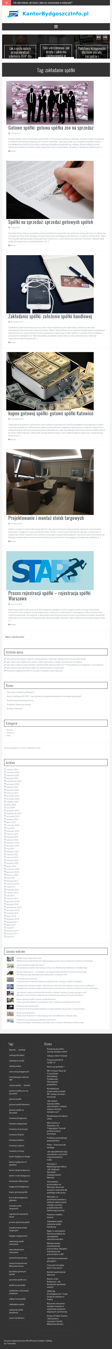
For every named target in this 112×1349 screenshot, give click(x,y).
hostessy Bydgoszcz (18, 1117)
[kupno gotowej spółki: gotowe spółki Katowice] (50, 380)
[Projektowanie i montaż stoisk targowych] (50, 480)
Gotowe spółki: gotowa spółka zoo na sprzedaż (50, 126)
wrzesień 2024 (13, 797)
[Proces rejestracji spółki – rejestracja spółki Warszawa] (50, 569)
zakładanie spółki (16, 1303)
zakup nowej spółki (17, 1297)
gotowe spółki (15, 1098)
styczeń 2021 (12, 856)
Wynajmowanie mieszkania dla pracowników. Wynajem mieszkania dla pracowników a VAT (57, 1247)
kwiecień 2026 (13, 774)
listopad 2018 (12, 903)
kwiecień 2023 (13, 830)
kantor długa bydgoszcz (19, 1169)
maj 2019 (11, 885)
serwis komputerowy (18, 1256)
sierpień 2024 (12, 800)
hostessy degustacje (18, 1122)
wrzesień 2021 (13, 844)
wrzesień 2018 (13, 909)
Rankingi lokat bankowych (28, 1005)
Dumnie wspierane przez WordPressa (20, 1339)
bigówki (12, 1048)
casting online (15, 1065)
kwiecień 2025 (13, 788)
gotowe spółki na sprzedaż (16, 1110)
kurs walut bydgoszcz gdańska (18, 1197)
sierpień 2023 (12, 818)
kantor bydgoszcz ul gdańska (17, 1162)
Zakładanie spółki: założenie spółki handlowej (50, 314)
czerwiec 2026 (13, 771)
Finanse (10, 731)
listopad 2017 (12, 920)
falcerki (27, 1084)
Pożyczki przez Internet (27, 977)
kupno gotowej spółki (18, 1191)
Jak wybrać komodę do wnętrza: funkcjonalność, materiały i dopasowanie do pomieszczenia (46, 657)
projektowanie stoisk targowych (18, 1227)
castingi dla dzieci (16, 1054)
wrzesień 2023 (13, 815)
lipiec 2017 (11, 923)
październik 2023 (14, 812)
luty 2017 (11, 935)
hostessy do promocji (18, 1128)
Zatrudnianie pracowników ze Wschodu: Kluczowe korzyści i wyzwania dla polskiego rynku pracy (57, 1185)
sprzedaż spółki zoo (17, 1278)
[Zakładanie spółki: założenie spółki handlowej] (50, 282)
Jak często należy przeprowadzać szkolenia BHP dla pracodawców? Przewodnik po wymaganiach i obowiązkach (54, 663)
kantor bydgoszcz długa (19, 1155)
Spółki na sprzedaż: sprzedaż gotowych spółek (50, 220)
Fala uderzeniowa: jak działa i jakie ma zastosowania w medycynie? (23, 53)
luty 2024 (11, 806)
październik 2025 (14, 780)
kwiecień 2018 (13, 918)
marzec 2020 (12, 874)
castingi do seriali (16, 1059)
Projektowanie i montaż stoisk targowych (46, 516)
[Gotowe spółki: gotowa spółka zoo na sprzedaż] (50, 101)
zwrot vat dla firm (16, 1317)
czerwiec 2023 (13, 824)
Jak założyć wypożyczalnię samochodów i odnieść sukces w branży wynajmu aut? (52, 991)
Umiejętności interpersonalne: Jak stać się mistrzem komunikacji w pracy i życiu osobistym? (56, 984)
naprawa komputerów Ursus (18, 1214)
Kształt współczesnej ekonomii (20, 699)
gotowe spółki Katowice (19, 1103)
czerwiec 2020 (13, 868)
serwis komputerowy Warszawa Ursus (18, 1263)
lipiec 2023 (11, 821)
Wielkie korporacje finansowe (29, 957)
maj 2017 (11, 926)
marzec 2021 (12, 853)
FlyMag (49, 1339)
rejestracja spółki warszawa (16, 1241)
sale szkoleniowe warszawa (16, 1249)
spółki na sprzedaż (17, 1284)
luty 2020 (11, 877)
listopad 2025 (12, 777)
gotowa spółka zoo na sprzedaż (18, 1090)
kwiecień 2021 (13, 850)
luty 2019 (11, 894)
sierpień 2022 (12, 838)
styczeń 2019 (12, 897)
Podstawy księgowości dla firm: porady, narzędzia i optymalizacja (42, 2)
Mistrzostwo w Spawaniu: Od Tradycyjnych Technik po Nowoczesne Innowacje (56, 1127)
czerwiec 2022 (13, 841)
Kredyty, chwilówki (14, 707)
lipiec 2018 (11, 915)
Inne (9, 734)
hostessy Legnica (16, 1144)
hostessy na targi (16, 1150)
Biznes (13, 150)
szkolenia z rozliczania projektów (19, 1290)
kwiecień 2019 (13, 888)
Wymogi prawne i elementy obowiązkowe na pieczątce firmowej (95, 52)
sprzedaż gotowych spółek (17, 1271)
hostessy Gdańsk (16, 1133)
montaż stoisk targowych (15, 1205)
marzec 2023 (12, 833)
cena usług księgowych (19, 1070)
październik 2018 (14, 906)
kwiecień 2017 (13, 929)
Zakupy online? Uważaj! (57, 1054)
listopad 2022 (12, 835)
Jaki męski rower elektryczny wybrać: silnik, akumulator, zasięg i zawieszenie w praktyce (44, 661)
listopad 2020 (12, 859)
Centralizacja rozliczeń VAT (19, 1077)
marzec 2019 (12, 891)
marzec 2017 (12, 932)
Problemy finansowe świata (19, 703)
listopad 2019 (12, 879)
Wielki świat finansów (26, 1011)
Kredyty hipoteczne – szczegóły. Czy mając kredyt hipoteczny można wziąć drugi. (52, 970)
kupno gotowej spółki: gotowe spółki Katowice (50, 411)
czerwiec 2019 (13, 882)
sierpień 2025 (12, 786)
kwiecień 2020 (13, 871)
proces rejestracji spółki (19, 1221)
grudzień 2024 (13, 794)
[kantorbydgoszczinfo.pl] (47, 14)
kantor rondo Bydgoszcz (19, 1174)
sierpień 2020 (12, 862)
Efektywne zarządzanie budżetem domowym (36, 1018)
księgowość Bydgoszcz (19, 1185)
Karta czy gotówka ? (55, 1065)
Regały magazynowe (18, 1234)
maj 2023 (11, 827)
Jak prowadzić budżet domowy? (30, 963)
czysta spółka (15, 1084)
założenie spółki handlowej (16, 1309)
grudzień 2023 (13, 809)
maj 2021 (11, 847)
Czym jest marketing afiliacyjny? (21, 691)
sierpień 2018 (12, 912)
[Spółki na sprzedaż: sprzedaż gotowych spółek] (50, 188)
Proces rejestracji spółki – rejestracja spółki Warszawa (49, 594)
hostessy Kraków (16, 1139)
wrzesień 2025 (13, 783)
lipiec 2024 (11, 803)
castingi (21, 1048)
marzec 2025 (12, 792)
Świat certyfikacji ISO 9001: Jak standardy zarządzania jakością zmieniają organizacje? (44, 695)
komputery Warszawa (18, 1180)
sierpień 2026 (12, 768)
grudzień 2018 (13, 900)
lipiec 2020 (11, 865)
